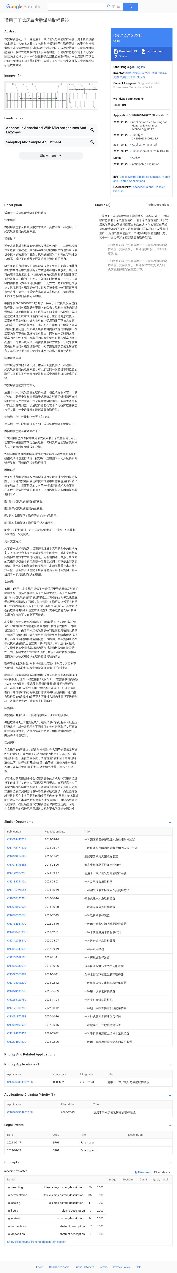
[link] (15, 1187)
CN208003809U (16, 965)
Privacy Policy (121, 1267)
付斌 (154, 73)
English (140, 67)
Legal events (128, 176)
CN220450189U (16, 1041)
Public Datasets (84, 1267)
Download (144, 1172)
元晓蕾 (131, 77)
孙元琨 (136, 73)
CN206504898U (16, 949)
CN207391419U (16, 856)
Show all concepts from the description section (36, 1241)
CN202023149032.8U (20, 1082)
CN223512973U (16, 999)
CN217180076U (16, 1008)
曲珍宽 (141, 77)
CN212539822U (16, 982)
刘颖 (123, 77)
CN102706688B (16, 974)
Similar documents (148, 176)
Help (139, 1267)
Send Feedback (59, 1267)
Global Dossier (155, 187)
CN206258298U (16, 1024)
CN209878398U (16, 932)
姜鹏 (128, 73)
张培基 (162, 73)
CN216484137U (16, 923)
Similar (123, 56)
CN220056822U (16, 957)
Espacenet (138, 187)
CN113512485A (16, 890)
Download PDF (128, 51)
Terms (103, 1267)
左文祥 (146, 73)
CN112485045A (16, 1033)
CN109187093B (16, 1016)
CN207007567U (16, 915)
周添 (116, 77)
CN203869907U (16, 906)
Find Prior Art (154, 51)
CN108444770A (16, 839)
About (39, 1267)
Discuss (118, 191)
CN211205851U (16, 940)
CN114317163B (16, 847)
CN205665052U (16, 898)
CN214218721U (16, 873)
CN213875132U (16, 881)
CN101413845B (16, 864)
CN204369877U (16, 991)
